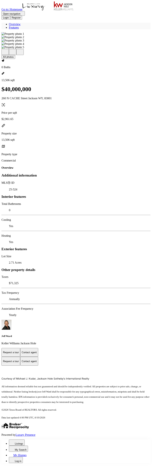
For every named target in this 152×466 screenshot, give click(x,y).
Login (6, 17)
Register (16, 17)
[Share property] (20, 52)
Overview (15, 24)
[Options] (5, 52)
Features (14, 27)
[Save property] (12, 52)
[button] (76, 34)
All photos (8, 57)
